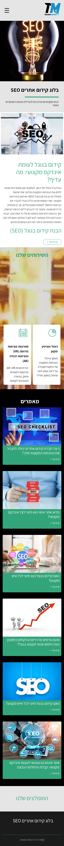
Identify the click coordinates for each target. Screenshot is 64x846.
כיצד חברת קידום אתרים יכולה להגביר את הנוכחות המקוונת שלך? (33, 450)
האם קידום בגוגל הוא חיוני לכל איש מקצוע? (36, 578)
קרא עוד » (55, 459)
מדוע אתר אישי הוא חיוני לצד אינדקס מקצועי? (34, 514)
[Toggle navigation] (7, 10)
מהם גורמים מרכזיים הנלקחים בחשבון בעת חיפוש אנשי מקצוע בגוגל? (33, 642)
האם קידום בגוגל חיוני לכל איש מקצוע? (33, 703)
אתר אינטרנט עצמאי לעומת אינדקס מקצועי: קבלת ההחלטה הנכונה (34, 765)
